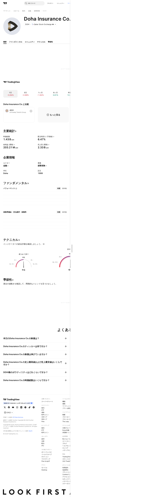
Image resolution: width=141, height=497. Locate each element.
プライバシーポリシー (69, 472)
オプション (45, 456)
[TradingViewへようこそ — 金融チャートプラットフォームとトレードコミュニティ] (11, 82)
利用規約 (65, 467)
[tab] (58, 188)
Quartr (30, 431)
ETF (42, 410)
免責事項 (65, 470)
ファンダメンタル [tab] (15, 42)
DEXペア (44, 419)
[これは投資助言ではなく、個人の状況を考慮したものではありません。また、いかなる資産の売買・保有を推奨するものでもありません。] (44, 244)
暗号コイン (45, 415)
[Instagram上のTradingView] (17, 407)
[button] (55, 3)
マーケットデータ (68, 406)
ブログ (64, 443)
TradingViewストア (68, 456)
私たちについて (67, 439)
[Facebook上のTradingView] (8, 407)
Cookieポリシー (67, 474)
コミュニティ (60, 3)
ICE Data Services (18, 417)
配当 (42, 443)
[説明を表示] (11, 136)
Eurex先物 (65, 430)
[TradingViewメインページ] (11, 399)
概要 (63, 415)
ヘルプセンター (67, 446)
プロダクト (50, 3)
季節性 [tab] (50, 42)
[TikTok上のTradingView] (29, 407)
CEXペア (44, 417)
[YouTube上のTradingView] (13, 407)
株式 (42, 408)
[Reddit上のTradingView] (33, 407)
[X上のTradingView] (4, 407)
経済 (42, 439)
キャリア (65, 448)
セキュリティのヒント (69, 479)
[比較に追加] (31, 111)
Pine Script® (45, 461)
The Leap (65, 421)
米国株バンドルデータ (69, 432)
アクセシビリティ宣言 (69, 477)
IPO (42, 446)
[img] (53, 24)
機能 (63, 401)
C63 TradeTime (67, 461)
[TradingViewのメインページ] (5, 3)
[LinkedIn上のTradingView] (21, 407)
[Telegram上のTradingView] (25, 407)
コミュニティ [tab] (30, 42)
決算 (42, 441)
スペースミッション (68, 441)
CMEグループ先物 (68, 428)
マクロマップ (45, 459)
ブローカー (66, 417)
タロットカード (67, 459)
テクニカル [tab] (41, 42)
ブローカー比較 (67, 419)
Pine (42, 421)
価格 (63, 404)
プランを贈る (66, 408)
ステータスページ (68, 483)
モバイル (44, 467)
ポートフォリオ (46, 452)
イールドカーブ (46, 454)
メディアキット (67, 450)
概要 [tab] (5, 42)
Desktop (44, 470)
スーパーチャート (47, 401)
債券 (42, 412)
